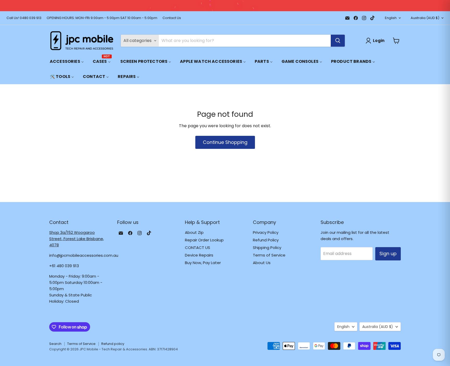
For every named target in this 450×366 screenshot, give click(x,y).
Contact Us (171, 18)
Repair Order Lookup (204, 240)
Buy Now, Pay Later (203, 262)
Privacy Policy (265, 232)
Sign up (388, 253)
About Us (262, 262)
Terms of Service (269, 255)
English (391, 17)
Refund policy (112, 343)
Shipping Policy (267, 247)
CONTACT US (197, 247)
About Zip (194, 232)
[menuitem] (66, 61)
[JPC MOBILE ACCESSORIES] (81, 40)
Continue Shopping (225, 142)
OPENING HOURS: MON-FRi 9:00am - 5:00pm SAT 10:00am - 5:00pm (102, 18)
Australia (425, 17)
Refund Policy (266, 240)
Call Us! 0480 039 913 (24, 18)
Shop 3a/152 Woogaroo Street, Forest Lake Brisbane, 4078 (76, 239)
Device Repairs (199, 255)
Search (55, 343)
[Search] (338, 41)
